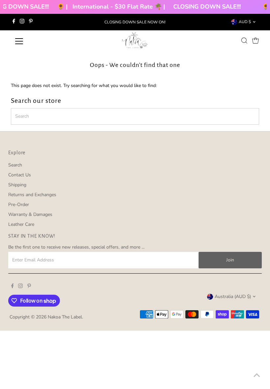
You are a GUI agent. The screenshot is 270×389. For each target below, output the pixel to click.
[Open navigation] (40, 41)
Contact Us (19, 175)
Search (15, 165)
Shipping (17, 185)
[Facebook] (14, 22)
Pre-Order (18, 204)
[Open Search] (244, 41)
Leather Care (21, 224)
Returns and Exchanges (32, 195)
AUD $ (245, 21)
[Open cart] (255, 40)
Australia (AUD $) (233, 296)
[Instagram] (22, 22)
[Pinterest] (30, 22)
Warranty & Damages (30, 214)
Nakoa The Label (65, 317)
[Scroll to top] (256, 375)
